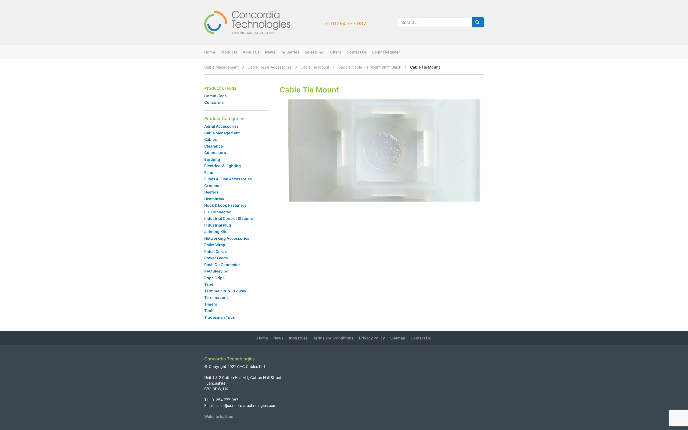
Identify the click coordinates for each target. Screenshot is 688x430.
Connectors (215, 152)
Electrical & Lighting (222, 165)
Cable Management (221, 67)
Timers (210, 304)
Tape (208, 284)
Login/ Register (386, 52)
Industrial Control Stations (228, 218)
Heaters (211, 192)
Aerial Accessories (221, 126)
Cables (210, 139)
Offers (335, 52)
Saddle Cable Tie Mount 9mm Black (369, 67)
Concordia (214, 102)
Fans (208, 172)
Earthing (212, 159)
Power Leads (216, 258)
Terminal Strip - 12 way (225, 291)
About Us (251, 52)
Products (228, 52)
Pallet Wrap (215, 244)
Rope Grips (214, 277)
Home (209, 52)
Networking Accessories (226, 238)
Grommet (213, 185)
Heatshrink (214, 198)
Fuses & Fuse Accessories (228, 179)
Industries (290, 52)
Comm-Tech (215, 96)
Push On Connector (222, 264)
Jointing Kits (215, 231)
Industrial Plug (217, 225)
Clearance (213, 146)
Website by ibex (218, 416)
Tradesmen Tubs (219, 317)
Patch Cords (215, 251)
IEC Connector (217, 212)
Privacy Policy (372, 338)
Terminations (216, 297)
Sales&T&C (314, 52)
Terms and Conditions (333, 338)
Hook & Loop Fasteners (225, 205)
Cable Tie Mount (314, 67)
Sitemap (397, 338)
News (270, 52)
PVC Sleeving (216, 271)
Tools (209, 310)
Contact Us (357, 52)
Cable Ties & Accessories (270, 67)
